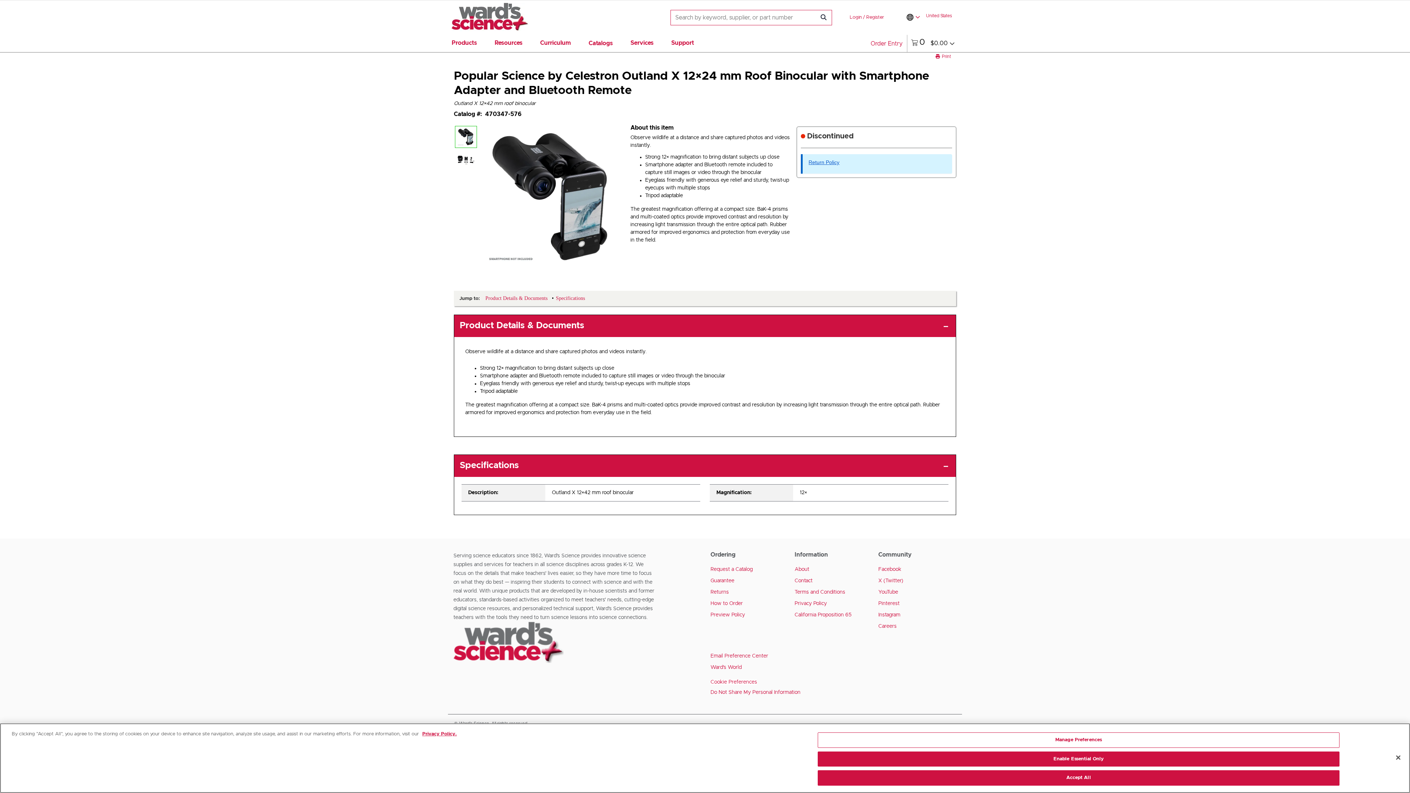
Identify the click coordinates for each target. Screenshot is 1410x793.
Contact (804, 580)
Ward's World (726, 667)
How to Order (727, 603)
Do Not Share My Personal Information (755, 692)
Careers (887, 626)
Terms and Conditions (820, 592)
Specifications (489, 465)
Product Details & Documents (522, 325)
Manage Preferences (1078, 740)
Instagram (889, 615)
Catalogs (601, 43)
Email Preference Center (739, 656)
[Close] (1398, 758)
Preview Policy (728, 615)
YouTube (888, 592)
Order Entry (887, 44)
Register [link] (875, 17)
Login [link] (856, 17)
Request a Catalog (732, 569)
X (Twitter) (890, 580)
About (802, 569)
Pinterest (889, 603)
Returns (720, 592)
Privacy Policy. (439, 734)
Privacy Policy (811, 603)
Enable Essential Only (1078, 759)
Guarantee (722, 580)
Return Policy (824, 162)
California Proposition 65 (823, 615)
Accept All (1078, 777)
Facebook (889, 569)
